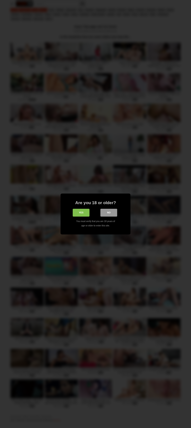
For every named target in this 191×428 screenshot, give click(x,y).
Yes (81, 212)
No (108, 212)
